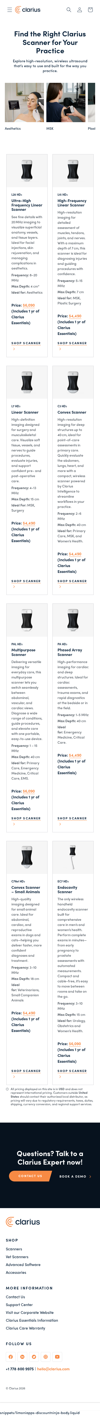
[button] (9, 9)
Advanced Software (23, 1264)
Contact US (30, 1175)
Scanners (14, 1248)
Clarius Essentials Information (32, 1320)
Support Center (19, 1304)
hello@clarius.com (53, 1368)
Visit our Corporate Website (30, 1312)
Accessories (16, 1272)
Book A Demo (73, 1176)
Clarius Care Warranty (25, 1328)
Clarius (13, 1388)
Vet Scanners (17, 1256)
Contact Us (15, 1296)
